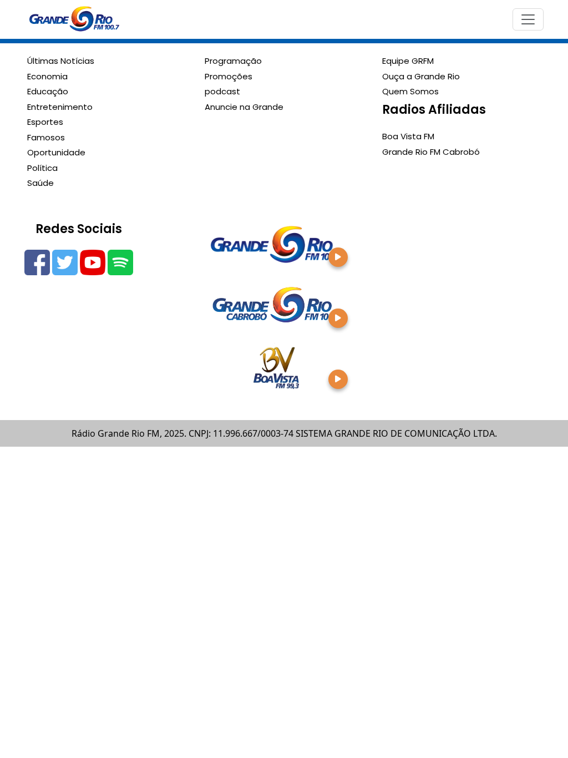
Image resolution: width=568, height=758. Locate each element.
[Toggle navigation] (528, 19)
